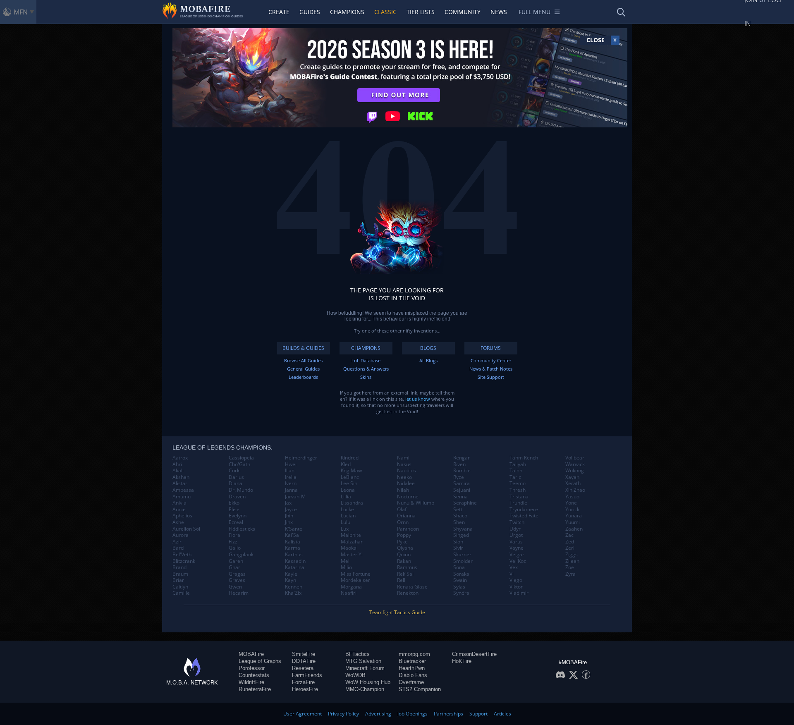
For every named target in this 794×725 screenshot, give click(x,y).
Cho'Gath (239, 464)
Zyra (570, 574)
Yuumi (572, 522)
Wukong (574, 470)
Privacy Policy (343, 713)
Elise (234, 509)
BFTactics (357, 654)
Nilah (403, 490)
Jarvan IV (295, 496)
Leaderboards (303, 377)
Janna (291, 490)
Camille (181, 593)
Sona (459, 567)
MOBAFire (251, 654)
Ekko (234, 503)
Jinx (289, 522)
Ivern (291, 483)
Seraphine (465, 503)
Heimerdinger (301, 458)
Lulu (345, 522)
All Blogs (428, 360)
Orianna (406, 515)
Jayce (291, 509)
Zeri (569, 548)
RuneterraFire (255, 689)
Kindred (350, 458)
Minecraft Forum (365, 668)
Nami (403, 458)
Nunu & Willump (415, 503)
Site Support (491, 377)
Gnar (234, 567)
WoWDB (355, 675)
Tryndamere (523, 509)
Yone (571, 503)
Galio (235, 548)
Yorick (572, 509)
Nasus (404, 464)
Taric (515, 477)
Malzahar (352, 541)
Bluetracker (412, 661)
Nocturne (408, 496)
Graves (237, 580)
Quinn (404, 554)
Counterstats (254, 675)
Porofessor (252, 668)
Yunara (573, 515)
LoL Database (366, 360)
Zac (569, 535)
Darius (236, 477)
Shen (459, 522)
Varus (516, 541)
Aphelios (182, 515)
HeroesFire (305, 689)
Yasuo (572, 496)
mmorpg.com (414, 654)
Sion (458, 541)
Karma (292, 548)
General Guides (303, 369)
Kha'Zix (293, 593)
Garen (236, 561)
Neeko (404, 477)
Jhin (289, 515)
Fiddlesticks (242, 529)
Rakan (404, 561)
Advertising (378, 713)
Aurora (180, 535)
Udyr (515, 529)
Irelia (291, 477)
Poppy (404, 535)
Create (278, 12)
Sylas (459, 587)
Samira (461, 483)
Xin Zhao (575, 490)
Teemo (517, 483)
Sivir (458, 548)
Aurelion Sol (186, 529)
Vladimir (519, 593)
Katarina (294, 567)
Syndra (461, 593)
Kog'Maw (351, 470)
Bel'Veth (181, 554)
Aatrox (180, 458)
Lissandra (352, 503)
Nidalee (406, 483)
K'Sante (293, 529)
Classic (385, 12)
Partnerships (448, 713)
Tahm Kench (523, 458)
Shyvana (463, 529)
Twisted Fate (523, 515)
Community (463, 12)
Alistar (179, 483)
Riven (459, 464)
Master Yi (352, 554)
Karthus (294, 554)
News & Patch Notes (490, 369)
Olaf (402, 509)
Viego (515, 580)
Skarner (462, 554)
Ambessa (183, 490)
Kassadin (295, 561)
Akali (178, 470)
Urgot (516, 535)
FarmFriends (307, 675)
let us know (417, 399)
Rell (401, 580)
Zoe (569, 567)
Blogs (428, 348)
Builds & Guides (303, 348)
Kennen (293, 587)
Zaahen (574, 529)
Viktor (516, 587)
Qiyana (405, 548)
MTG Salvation (363, 661)
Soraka (461, 574)
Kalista (292, 541)
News (498, 12)
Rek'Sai (405, 574)
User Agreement (302, 713)
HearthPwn (412, 668)
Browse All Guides (303, 360)
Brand (179, 567)
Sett (457, 509)
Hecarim (239, 593)
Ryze (458, 477)
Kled (346, 464)
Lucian (348, 515)
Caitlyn (180, 587)
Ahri (177, 464)
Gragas (237, 574)
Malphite (351, 535)
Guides (309, 12)
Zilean (572, 561)
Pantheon (408, 529)
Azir (177, 541)
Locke (347, 509)
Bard (178, 548)
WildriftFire (251, 682)
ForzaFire (303, 682)
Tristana (519, 496)
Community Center (491, 360)
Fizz (233, 541)
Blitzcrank (183, 561)
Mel (345, 561)
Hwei (291, 464)
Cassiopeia (241, 458)
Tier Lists (421, 12)
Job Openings (412, 713)
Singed (461, 535)
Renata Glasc (412, 587)
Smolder (463, 561)
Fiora (234, 535)
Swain (460, 580)
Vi (511, 574)
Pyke (402, 541)
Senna (460, 496)
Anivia (179, 503)
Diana (235, 483)
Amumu (181, 496)
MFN (21, 12)
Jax (288, 503)
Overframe (411, 682)
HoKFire (461, 661)
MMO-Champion (364, 689)
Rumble (462, 470)
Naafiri (348, 593)
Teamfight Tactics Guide (397, 612)
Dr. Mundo (241, 490)
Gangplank (241, 554)
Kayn (290, 580)
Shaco (460, 515)
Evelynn (237, 515)
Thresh (517, 490)
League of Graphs (260, 661)
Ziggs (571, 554)
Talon (515, 470)
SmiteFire (303, 654)
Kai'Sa (292, 535)
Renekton (408, 593)
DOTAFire (304, 661)
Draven (237, 496)
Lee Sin (349, 483)
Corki (235, 470)
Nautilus (406, 470)
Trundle (518, 503)
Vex (513, 567)
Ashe (178, 522)
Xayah (572, 477)
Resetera (302, 668)
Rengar (461, 458)
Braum (180, 574)
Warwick (575, 464)
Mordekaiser (355, 580)
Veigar (516, 554)
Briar (178, 580)
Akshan (180, 477)
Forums (491, 348)
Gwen (235, 587)
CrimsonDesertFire (474, 654)
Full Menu (534, 12)
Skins (365, 377)
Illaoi (290, 470)
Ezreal (236, 522)
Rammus (407, 567)
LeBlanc (350, 477)
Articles (502, 713)
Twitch (516, 522)
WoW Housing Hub (367, 682)
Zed (569, 541)
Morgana (351, 587)
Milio (346, 567)
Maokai (349, 548)
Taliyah (517, 464)
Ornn (403, 522)
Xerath (573, 483)
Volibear (574, 458)
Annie (179, 509)
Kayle (291, 574)
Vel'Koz (517, 561)
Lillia (346, 496)
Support (478, 713)
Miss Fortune (356, 574)
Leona (348, 490)
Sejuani (461, 490)
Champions (347, 12)
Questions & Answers (366, 369)
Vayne (516, 548)
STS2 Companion (420, 689)
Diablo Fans (413, 675)
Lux (345, 529)
